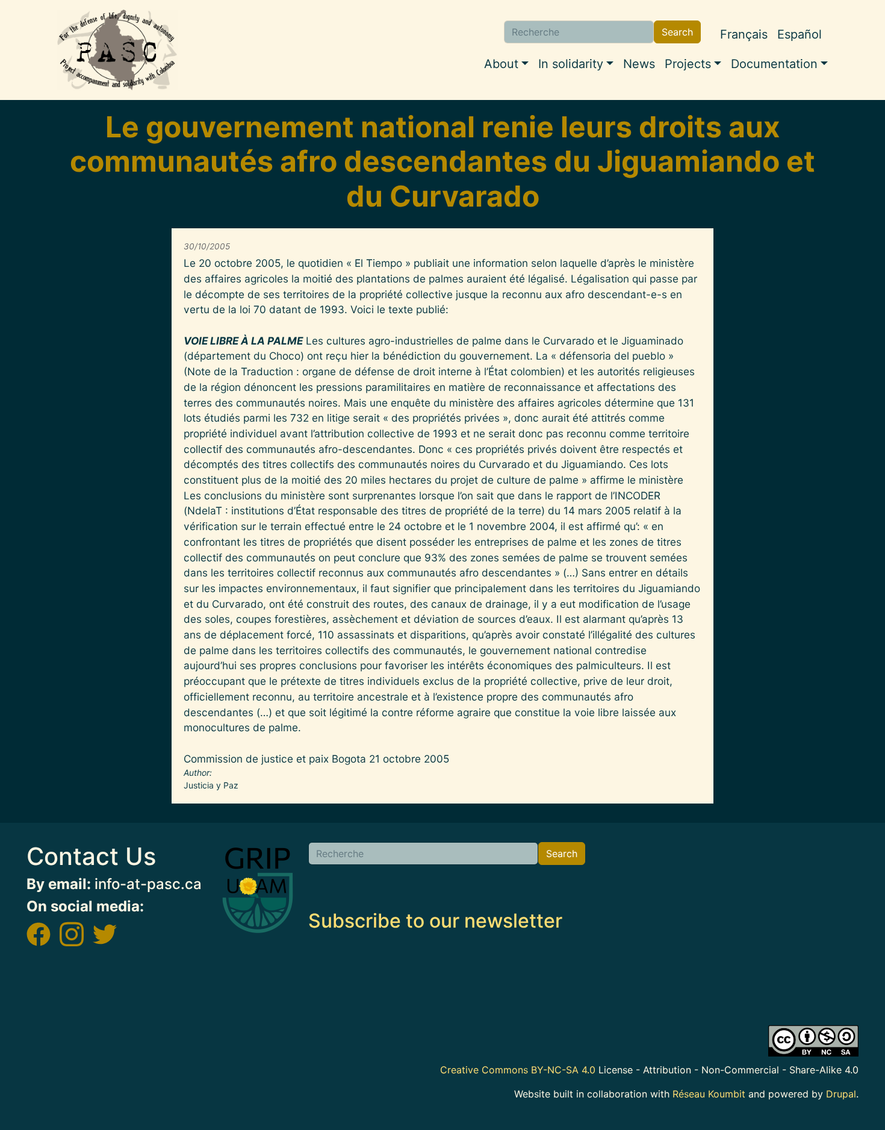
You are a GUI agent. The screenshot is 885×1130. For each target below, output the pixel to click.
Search (677, 32)
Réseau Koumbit (708, 1094)
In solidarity (570, 64)
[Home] (117, 50)
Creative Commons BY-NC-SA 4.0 (517, 1070)
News (639, 64)
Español (799, 34)
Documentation (774, 64)
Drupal (841, 1094)
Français (744, 34)
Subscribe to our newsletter (435, 920)
